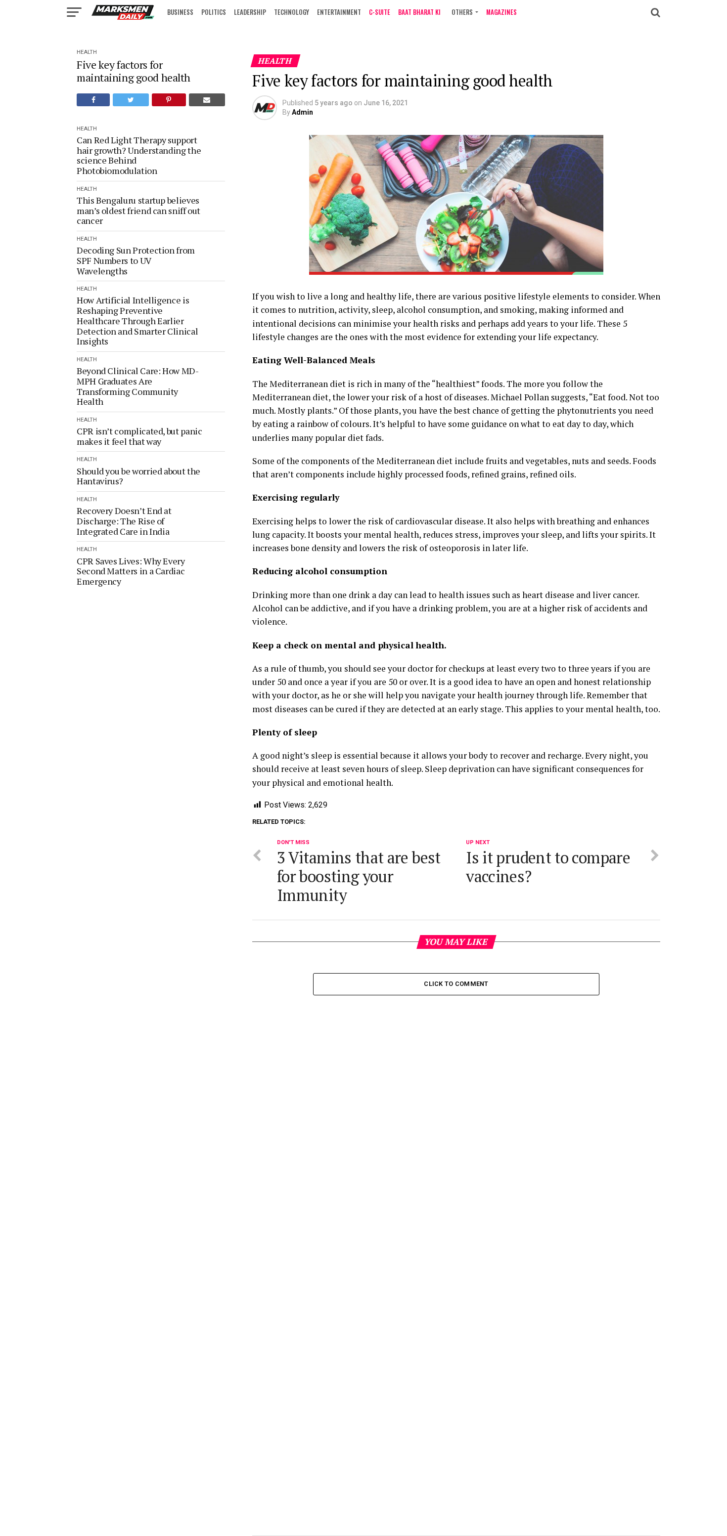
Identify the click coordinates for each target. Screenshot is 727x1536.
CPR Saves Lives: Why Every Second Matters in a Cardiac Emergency (131, 571)
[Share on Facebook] (93, 99)
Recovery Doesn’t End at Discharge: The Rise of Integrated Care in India (124, 521)
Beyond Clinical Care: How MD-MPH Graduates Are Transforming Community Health (138, 386)
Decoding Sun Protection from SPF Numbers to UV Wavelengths (136, 260)
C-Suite (379, 12)
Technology (291, 12)
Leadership (250, 12)
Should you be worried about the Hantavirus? (138, 476)
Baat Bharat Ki (419, 12)
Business (180, 12)
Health (87, 52)
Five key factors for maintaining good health (133, 71)
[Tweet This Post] (130, 99)
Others (462, 12)
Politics (213, 12)
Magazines (501, 12)
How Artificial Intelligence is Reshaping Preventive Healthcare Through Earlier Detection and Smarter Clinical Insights (137, 320)
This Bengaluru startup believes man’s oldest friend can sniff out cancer (138, 210)
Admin (302, 112)
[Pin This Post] (169, 99)
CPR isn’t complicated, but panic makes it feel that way (139, 436)
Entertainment (339, 12)
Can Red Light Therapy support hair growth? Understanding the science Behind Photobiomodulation (139, 155)
